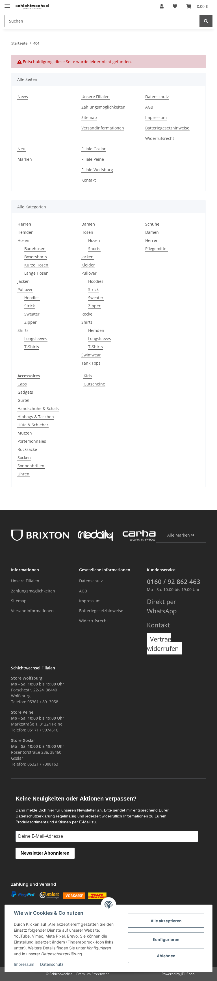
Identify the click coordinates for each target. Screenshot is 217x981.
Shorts (94, 248)
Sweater (32, 314)
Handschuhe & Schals (38, 408)
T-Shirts (31, 346)
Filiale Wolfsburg (97, 169)
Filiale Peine (92, 159)
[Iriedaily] (95, 534)
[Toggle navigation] (7, 3)
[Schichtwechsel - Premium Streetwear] (32, 6)
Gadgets (25, 392)
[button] (161, 6)
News (23, 96)
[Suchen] (205, 21)
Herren (152, 240)
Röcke (86, 314)
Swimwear (91, 355)
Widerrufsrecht (159, 138)
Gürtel (23, 400)
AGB (149, 107)
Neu (21, 148)
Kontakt (88, 180)
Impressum (156, 117)
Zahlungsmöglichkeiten (103, 107)
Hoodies (32, 297)
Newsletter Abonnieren (45, 853)
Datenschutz (157, 96)
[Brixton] (40, 534)
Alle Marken (179, 535)
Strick (29, 305)
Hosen (23, 240)
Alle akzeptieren (166, 920)
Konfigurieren (166, 939)
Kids (88, 375)
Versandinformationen (102, 128)
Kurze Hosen (36, 265)
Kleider (88, 265)
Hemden (26, 232)
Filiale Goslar (93, 148)
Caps (22, 384)
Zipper (30, 322)
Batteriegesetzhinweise (167, 128)
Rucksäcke (27, 449)
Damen (152, 232)
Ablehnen (166, 955)
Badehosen (34, 248)
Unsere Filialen (95, 96)
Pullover (25, 289)
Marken (25, 159)
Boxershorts (35, 256)
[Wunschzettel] (175, 6)
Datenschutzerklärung (35, 816)
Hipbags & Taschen (36, 416)
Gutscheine (94, 384)
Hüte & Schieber (33, 424)
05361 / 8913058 (42, 701)
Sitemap (89, 117)
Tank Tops (91, 363)
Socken (24, 457)
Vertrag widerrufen (163, 644)
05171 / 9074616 (42, 730)
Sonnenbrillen (31, 465)
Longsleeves (35, 338)
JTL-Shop (187, 973)
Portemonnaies (32, 441)
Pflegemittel (156, 248)
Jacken (24, 281)
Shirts (23, 330)
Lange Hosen (36, 273)
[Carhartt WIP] (147, 534)
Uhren (23, 474)
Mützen (25, 433)
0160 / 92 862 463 (173, 581)
